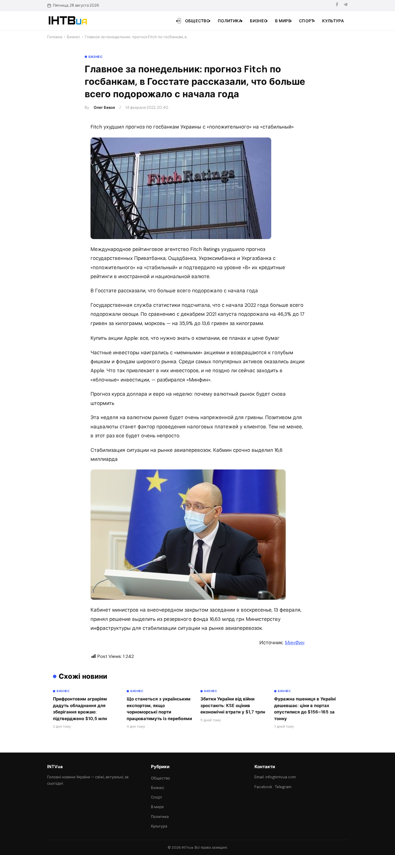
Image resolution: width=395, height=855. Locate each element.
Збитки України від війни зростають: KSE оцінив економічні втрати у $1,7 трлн (232, 705)
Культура (333, 20)
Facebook (263, 786)
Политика (230, 20)
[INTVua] (67, 20)
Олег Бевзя (104, 107)
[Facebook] (337, 5)
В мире (283, 20)
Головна (54, 36)
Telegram (283, 786)
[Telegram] (345, 5)
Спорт (306, 20)
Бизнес (258, 20)
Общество (197, 20)
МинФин (294, 642)
